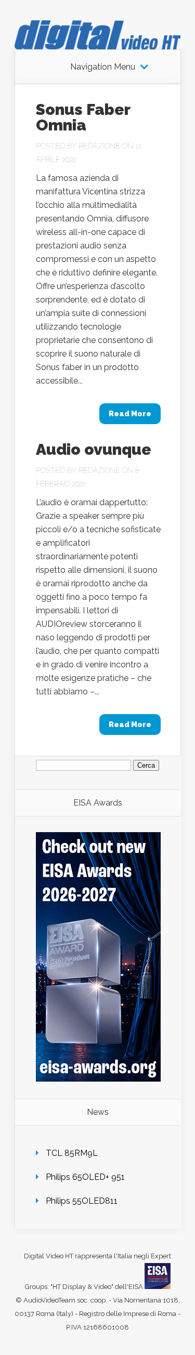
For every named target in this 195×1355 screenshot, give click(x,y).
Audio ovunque (93, 449)
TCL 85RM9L (72, 1153)
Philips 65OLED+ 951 (85, 1177)
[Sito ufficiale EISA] (158, 1287)
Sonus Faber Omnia (83, 117)
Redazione (99, 146)
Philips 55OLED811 (82, 1201)
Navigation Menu (102, 67)
